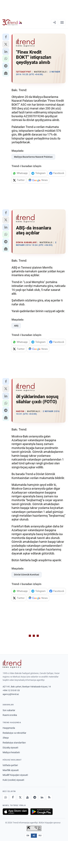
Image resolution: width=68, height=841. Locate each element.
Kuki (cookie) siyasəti (13, 780)
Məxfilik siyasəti (11, 770)
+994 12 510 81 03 (11, 690)
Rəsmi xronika (10, 715)
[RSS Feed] (49, 797)
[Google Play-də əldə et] (41, 811)
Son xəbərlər (9, 710)
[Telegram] (35, 797)
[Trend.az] (12, 22)
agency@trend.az (11, 694)
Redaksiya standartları (14, 742)
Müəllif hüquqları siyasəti (15, 775)
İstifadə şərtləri (10, 765)
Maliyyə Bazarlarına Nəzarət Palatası (33, 156)
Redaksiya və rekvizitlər (14, 733)
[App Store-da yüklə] (15, 811)
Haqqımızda (9, 728)
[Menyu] (62, 22)
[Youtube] (27, 797)
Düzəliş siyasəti (10, 747)
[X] (20, 797)
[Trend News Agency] (12, 664)
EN (28, 835)
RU (40, 835)
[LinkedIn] (42, 797)
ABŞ (16, 325)
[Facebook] (13, 797)
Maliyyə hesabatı (11, 752)
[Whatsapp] (6, 797)
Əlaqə (6, 737)
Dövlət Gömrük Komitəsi (26, 574)
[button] (6, 37)
